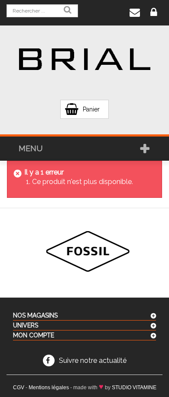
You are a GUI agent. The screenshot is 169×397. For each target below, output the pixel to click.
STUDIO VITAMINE (134, 387)
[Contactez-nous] (134, 12)
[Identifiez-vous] (153, 12)
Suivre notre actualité (93, 360)
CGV (18, 387)
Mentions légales (49, 387)
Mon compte (33, 335)
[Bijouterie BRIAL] (84, 59)
